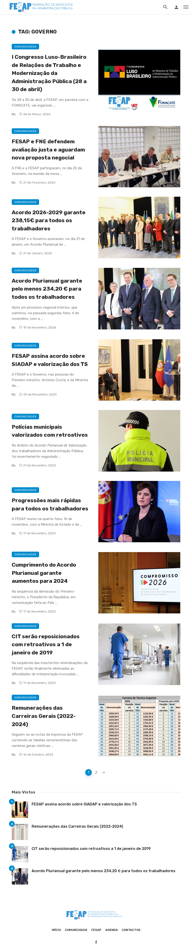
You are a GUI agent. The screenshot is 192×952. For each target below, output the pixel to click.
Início (56, 930)
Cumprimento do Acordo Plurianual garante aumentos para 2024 (44, 572)
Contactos (131, 930)
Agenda (111, 930)
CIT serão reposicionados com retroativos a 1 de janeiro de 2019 (46, 644)
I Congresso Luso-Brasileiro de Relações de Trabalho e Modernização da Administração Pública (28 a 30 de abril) (49, 73)
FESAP (96, 930)
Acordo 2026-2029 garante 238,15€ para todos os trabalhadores (48, 220)
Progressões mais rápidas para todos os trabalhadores (50, 504)
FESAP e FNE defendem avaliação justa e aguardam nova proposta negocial (48, 149)
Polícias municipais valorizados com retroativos (50, 431)
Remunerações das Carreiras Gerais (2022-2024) (44, 716)
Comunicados (25, 46)
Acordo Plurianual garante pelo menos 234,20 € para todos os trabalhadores (47, 288)
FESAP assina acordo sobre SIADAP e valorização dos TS (50, 360)
